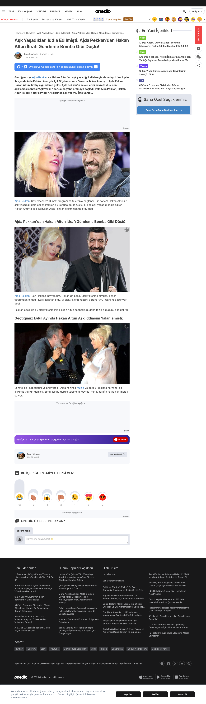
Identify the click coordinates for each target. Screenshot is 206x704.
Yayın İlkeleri (124, 663)
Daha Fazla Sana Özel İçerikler (162, 110)
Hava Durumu (109, 574)
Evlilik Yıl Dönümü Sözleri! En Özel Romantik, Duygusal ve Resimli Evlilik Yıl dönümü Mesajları (122, 590)
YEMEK (69, 11)
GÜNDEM (41, 11)
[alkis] (199, 19)
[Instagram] (161, 663)
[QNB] (161, 19)
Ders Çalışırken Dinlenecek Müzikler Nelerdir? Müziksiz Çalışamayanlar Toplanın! (167, 602)
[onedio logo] (103, 11)
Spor (142, 38)
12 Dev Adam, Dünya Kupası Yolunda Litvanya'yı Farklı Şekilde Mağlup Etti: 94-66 (163, 44)
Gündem (30, 33)
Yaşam (143, 66)
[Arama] (184, 11)
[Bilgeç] (174, 19)
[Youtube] (182, 663)
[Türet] (167, 19)
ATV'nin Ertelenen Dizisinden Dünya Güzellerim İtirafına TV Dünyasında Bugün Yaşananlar (162, 87)
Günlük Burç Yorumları (75, 648)
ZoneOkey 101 (113, 19)
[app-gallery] (182, 677)
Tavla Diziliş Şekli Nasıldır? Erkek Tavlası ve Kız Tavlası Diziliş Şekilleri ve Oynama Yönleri (123, 632)
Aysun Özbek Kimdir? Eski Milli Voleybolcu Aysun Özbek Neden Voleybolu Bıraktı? (30, 619)
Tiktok (104, 648)
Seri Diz (128, 19)
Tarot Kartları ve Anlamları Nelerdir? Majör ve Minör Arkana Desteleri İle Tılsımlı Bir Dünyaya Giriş (169, 577)
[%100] (154, 19)
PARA (80, 11)
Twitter (19, 648)
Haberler (18, 33)
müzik (80, 387)
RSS (141, 663)
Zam (43, 648)
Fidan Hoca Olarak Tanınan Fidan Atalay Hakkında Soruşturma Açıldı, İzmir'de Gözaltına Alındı (78, 611)
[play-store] (164, 677)
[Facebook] (168, 663)
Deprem (32, 648)
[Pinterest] (189, 663)
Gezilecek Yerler (160, 648)
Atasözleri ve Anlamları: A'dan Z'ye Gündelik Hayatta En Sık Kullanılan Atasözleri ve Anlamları (120, 623)
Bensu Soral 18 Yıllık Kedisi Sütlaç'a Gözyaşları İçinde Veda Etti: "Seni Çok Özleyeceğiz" (77, 630)
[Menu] (3, 11)
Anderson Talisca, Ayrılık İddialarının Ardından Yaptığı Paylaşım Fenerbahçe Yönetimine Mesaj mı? (165, 58)
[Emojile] (186, 19)
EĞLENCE (55, 11)
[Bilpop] (180, 19)
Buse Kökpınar (38, 54)
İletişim (85, 663)
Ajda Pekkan (39, 77)
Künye (134, 663)
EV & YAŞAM (25, 11)
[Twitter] (175, 663)
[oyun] (193, 19)
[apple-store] (146, 677)
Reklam (77, 663)
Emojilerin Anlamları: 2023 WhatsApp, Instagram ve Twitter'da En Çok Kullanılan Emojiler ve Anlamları (123, 615)
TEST (11, 11)
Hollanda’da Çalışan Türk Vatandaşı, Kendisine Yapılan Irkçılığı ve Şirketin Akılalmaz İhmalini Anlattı (76, 577)
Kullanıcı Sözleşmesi (107, 663)
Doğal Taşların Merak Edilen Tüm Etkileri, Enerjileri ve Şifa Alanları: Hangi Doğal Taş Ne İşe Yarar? (123, 607)
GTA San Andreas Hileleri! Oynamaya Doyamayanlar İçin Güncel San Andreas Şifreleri (168, 627)
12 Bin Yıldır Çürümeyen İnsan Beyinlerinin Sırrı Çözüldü (162, 73)
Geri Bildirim (33, 663)
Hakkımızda (20, 663)
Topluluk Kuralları (64, 663)
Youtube (54, 648)
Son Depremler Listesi (113, 580)
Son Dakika (117, 648)
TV (141, 80)
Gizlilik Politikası (47, 663)
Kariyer (92, 663)
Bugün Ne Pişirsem (137, 648)
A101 (93, 648)
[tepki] (19, 497)
